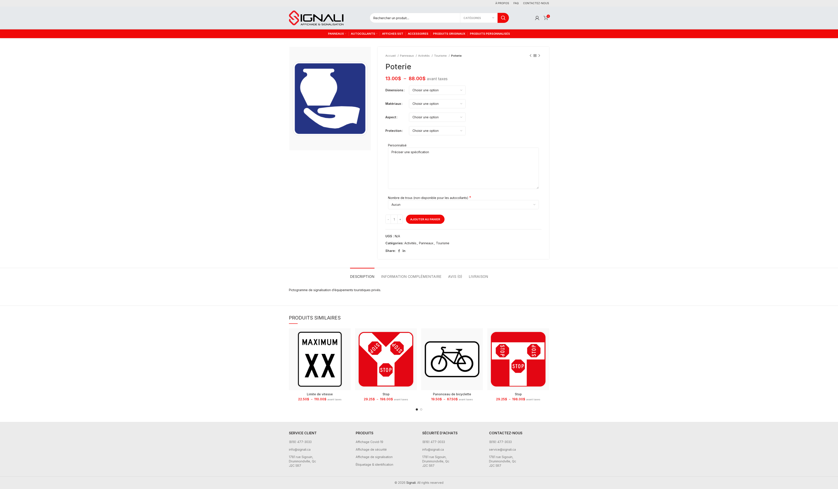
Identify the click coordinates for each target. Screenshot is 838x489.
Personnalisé (397, 145)
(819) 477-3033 (300, 442)
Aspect (390, 117)
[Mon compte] (537, 18)
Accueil (391, 55)
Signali (411, 482)
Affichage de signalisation (374, 457)
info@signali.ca (300, 449)
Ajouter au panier (425, 219)
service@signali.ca (502, 449)
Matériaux (393, 103)
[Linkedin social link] (404, 251)
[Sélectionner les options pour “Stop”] (413, 335)
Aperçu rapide (347, 345)
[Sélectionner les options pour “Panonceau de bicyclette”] (479, 335)
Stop (386, 394)
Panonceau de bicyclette (452, 394)
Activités (424, 55)
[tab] (362, 274)
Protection (393, 130)
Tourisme (441, 55)
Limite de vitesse (320, 394)
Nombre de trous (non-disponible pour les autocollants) (428, 198)
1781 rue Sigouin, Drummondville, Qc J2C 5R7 (302, 461)
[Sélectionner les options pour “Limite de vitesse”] (347, 335)
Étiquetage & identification (374, 464)
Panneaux (407, 55)
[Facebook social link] (399, 251)
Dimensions (394, 90)
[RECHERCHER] (503, 18)
